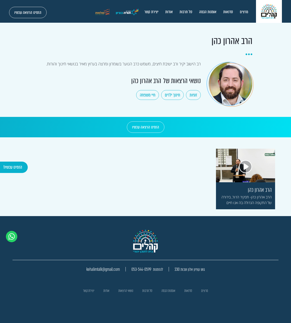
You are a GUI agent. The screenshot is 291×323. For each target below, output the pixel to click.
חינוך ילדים (172, 95)
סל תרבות (186, 12)
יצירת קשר (151, 12)
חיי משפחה (147, 95)
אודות (169, 12)
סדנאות (228, 12)
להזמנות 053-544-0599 (147, 269)
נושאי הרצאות (125, 290)
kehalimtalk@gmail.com (103, 269)
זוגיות (193, 95)
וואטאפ (13, 233)
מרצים (244, 12)
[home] (269, 11)
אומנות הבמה (207, 12)
